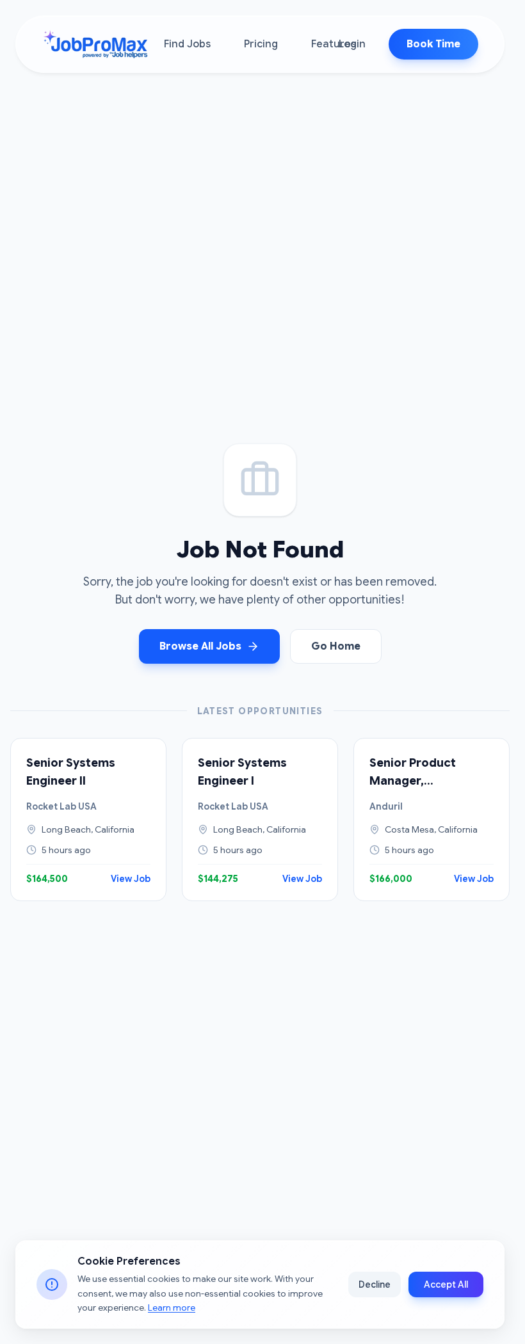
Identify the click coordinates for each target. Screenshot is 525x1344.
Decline (375, 1284)
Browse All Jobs (200, 646)
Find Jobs (187, 44)
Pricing (261, 44)
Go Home (335, 646)
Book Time (433, 44)
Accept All (446, 1284)
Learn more (171, 1307)
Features (333, 44)
